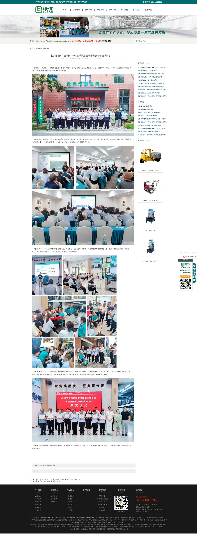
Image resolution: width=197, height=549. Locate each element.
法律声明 (38, 510)
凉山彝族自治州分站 (119, 527)
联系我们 (148, 10)
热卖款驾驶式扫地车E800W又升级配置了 (150, 125)
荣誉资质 (38, 507)
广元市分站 (134, 524)
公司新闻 (46, 48)
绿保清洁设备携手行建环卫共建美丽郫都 (150, 77)
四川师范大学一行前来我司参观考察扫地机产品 (152, 96)
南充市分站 (163, 524)
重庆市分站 (41, 524)
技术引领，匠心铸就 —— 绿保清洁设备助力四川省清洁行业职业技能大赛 (58, 479)
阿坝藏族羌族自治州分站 (92, 527)
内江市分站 (148, 524)
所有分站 (159, 527)
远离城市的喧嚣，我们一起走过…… (149, 70)
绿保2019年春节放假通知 (145, 109)
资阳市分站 (81, 527)
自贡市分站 (97, 524)
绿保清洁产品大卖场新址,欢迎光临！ (149, 93)
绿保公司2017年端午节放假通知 (147, 80)
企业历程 (38, 504)
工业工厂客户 (102, 501)
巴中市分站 (74, 527)
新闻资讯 (88, 10)
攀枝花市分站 (105, 524)
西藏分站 (76, 524)
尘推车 (70, 507)
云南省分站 (69, 524)
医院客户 (102, 507)
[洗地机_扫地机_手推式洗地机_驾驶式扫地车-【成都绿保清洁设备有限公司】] (44, 9)
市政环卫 (102, 496)
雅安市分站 (67, 527)
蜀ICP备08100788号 (113, 529)
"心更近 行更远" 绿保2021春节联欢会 (149, 112)
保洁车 (70, 510)
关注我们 (121, 490)
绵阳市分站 (127, 524)
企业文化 (38, 501)
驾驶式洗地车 (58, 41)
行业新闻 (54, 499)
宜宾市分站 (45, 527)
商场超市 (102, 510)
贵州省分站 (62, 524)
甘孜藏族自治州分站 (107, 527)
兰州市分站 (82, 524)
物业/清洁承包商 (102, 499)
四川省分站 (55, 524)
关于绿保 (76, 10)
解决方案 (136, 10)
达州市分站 (60, 527)
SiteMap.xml (124, 529)
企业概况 (38, 496)
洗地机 (38, 41)
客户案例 (124, 10)
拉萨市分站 (151, 527)
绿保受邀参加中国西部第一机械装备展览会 (151, 86)
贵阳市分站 (136, 527)
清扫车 (70, 501)
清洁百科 (54, 501)
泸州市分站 (112, 524)
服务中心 (112, 10)
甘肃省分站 (48, 524)
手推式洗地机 (49, 41)
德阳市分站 (120, 524)
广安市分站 (52, 527)
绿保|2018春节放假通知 (145, 106)
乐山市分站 (156, 524)
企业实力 (38, 499)
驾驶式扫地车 (67, 41)
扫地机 (43, 41)
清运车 (70, 504)
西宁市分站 (129, 527)
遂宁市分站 (141, 524)
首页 (64, 10)
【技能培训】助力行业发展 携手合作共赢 (48, 481)
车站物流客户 (102, 504)
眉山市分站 (38, 527)
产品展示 (100, 10)
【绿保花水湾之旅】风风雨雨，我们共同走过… (152, 83)
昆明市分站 (143, 527)
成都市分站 (90, 524)
